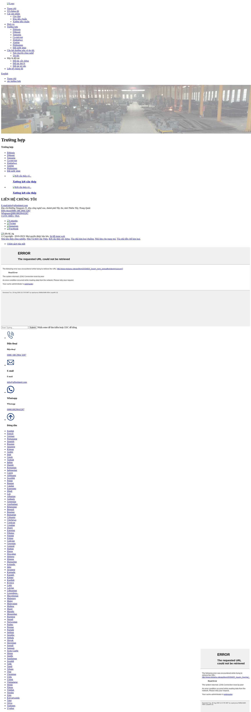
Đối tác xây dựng (21, 61)
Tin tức (16, 55)
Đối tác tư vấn (19, 66)
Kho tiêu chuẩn (20, 19)
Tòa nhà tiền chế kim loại (128, 239)
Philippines (18, 45)
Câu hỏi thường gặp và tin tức (20, 50)
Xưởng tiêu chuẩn (21, 21)
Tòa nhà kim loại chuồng (82, 239)
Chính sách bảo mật (16, 244)
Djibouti (16, 32)
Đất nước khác (19, 48)
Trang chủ (11, 8)
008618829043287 (14, 213)
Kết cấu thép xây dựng (59, 239)
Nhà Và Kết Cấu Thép (37, 239)
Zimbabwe (18, 40)
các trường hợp (14, 81)
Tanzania (17, 34)
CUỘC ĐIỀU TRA (10, 216)
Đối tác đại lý (19, 63)
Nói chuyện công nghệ (23, 53)
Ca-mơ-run (18, 37)
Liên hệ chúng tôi (15, 68)
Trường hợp (12, 27)
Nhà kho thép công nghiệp (13, 239)
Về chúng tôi (13, 11)
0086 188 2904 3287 (16, 210)
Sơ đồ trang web (57, 236)
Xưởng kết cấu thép (24, 181)
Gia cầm (16, 16)
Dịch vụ (10, 24)
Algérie (16, 42)
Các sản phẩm (13, 13)
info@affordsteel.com (14, 205)
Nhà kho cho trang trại (105, 239)
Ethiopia (16, 29)
